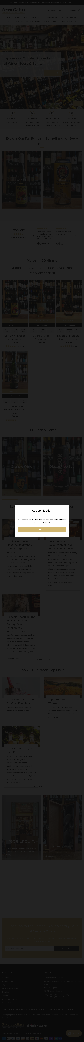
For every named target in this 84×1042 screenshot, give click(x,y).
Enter (42, 529)
